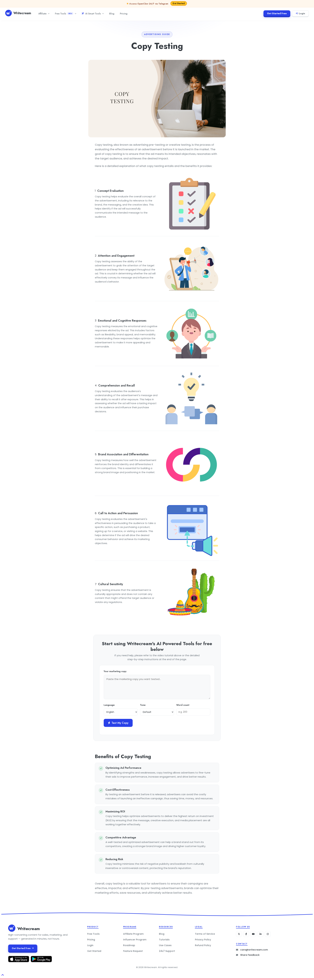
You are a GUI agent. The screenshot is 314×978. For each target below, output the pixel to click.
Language (109, 705)
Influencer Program (134, 939)
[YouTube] (253, 934)
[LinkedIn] (260, 934)
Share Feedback (250, 955)
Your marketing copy (115, 671)
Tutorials (164, 939)
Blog (111, 13)
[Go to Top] (2, 975)
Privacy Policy (203, 939)
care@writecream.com (254, 949)
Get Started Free (277, 13)
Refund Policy (203, 945)
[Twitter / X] (239, 934)
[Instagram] (268, 934)
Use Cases (165, 945)
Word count (182, 705)
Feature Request (133, 951)
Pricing (123, 13)
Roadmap (129, 945)
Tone (143, 705)
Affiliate (42, 13)
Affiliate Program (133, 933)
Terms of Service (205, 933)
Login (302, 13)
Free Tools (63, 13)
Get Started (94, 951)
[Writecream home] (11, 929)
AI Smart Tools (93, 13)
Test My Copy (120, 723)
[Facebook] (246, 934)
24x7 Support (167, 951)
